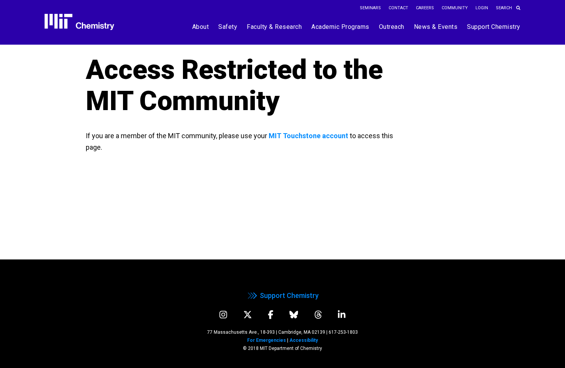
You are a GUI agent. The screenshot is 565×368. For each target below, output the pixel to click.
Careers (425, 7)
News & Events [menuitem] (436, 26)
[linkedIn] (342, 315)
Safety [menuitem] (227, 26)
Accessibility (303, 340)
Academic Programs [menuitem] (340, 26)
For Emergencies (266, 340)
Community (455, 7)
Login (481, 7)
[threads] (318, 315)
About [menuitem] (200, 26)
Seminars (370, 7)
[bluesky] (293, 315)
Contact (398, 7)
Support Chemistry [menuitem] (493, 26)
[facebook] (270, 315)
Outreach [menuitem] (391, 26)
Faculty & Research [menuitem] (274, 26)
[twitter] (247, 315)
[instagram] (223, 315)
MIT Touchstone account (308, 136)
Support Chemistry (289, 295)
